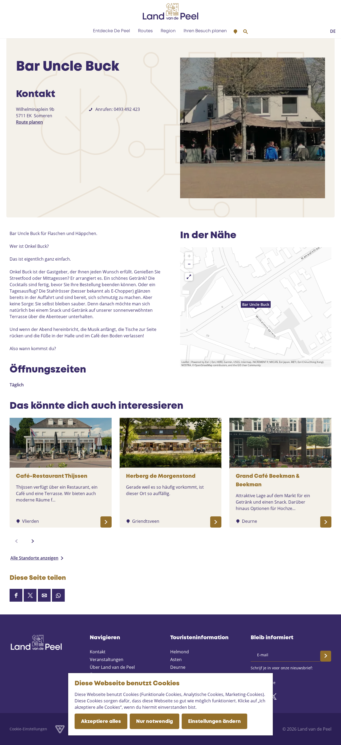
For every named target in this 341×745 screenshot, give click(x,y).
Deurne (177, 667)
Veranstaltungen (106, 659)
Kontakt (97, 652)
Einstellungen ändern (214, 721)
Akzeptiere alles (101, 721)
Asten (176, 659)
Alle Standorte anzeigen (34, 558)
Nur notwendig (154, 721)
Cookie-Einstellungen (28, 728)
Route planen (29, 122)
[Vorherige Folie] (16, 541)
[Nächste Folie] (33, 541)
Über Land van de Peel (112, 667)
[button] (256, 307)
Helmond (179, 652)
